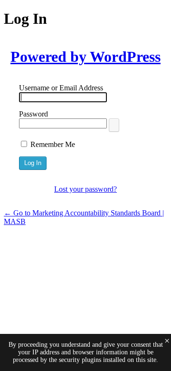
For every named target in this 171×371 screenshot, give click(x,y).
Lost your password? (85, 189)
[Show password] (114, 125)
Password (33, 114)
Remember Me (52, 144)
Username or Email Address (61, 88)
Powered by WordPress (85, 56)
